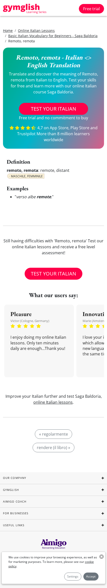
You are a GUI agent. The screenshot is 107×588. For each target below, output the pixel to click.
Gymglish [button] (11, 490)
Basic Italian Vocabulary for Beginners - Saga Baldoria (53, 35)
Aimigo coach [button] (14, 501)
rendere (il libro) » (53, 447)
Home (8, 30)
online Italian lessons (53, 402)
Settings (72, 576)
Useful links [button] (13, 525)
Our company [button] (14, 478)
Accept (91, 576)
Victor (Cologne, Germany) (29, 321)
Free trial (91, 8)
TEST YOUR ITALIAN (53, 108)
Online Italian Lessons (36, 30)
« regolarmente (53, 434)
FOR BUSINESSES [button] (15, 513)
